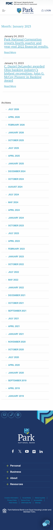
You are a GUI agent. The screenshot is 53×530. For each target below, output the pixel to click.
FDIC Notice (13, 502)
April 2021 (14, 326)
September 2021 (17, 311)
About (13, 478)
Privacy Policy (12, 500)
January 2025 (16, 164)
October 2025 (16, 140)
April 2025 (14, 156)
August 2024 (15, 187)
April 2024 (14, 210)
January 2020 (16, 373)
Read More (10, 52)
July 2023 (13, 233)
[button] (46, 523)
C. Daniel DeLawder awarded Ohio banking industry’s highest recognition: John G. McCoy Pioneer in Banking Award (24, 73)
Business (15, 472)
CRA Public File (26, 502)
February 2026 (16, 125)
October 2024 (16, 179)
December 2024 (16, 171)
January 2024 (16, 218)
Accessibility (38, 500)
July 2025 (13, 148)
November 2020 (17, 342)
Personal (15, 466)
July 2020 (13, 357)
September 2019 (17, 381)
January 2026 (16, 133)
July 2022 (13, 272)
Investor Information (11, 498)
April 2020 (14, 365)
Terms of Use (25, 500)
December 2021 (16, 295)
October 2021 (16, 303)
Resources (16, 484)
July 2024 (13, 195)
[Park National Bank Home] (25, 10)
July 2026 (13, 109)
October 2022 (16, 264)
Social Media (26, 498)
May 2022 (13, 280)
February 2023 (16, 249)
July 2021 (13, 319)
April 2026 (14, 117)
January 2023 (16, 257)
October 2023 (16, 226)
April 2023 (14, 241)
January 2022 (16, 288)
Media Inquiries (40, 498)
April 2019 (14, 388)
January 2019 (16, 396)
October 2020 (16, 350)
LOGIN (48, 11)
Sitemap (38, 502)
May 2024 (13, 202)
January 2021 (16, 334)
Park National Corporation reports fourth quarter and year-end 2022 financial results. (26, 42)
